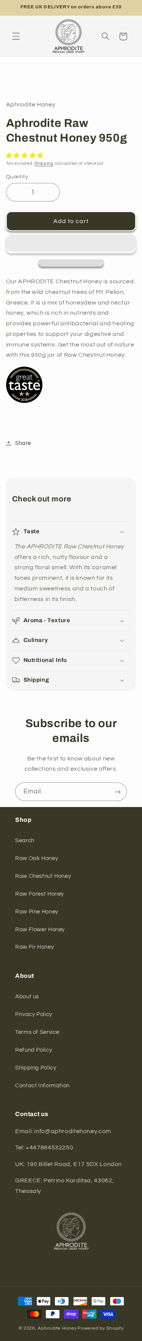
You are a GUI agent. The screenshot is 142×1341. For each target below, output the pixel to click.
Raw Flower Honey (40, 929)
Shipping (43, 163)
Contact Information (42, 1085)
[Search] (105, 36)
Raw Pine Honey (36, 912)
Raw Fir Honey (34, 947)
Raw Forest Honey (39, 894)
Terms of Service (37, 1032)
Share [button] (23, 443)
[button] (16, 36)
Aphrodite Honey (57, 1328)
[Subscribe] (117, 791)
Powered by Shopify (100, 1328)
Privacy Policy (33, 1014)
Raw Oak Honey (36, 858)
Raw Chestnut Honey (43, 876)
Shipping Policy (35, 1068)
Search (24, 840)
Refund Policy (33, 1050)
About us (27, 996)
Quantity (17, 177)
